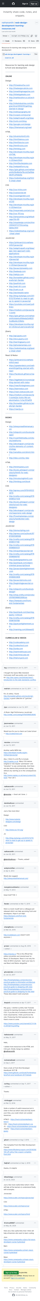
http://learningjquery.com (19, 342)
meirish (7, 688)
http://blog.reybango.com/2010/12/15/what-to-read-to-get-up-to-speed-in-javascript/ (20, 840)
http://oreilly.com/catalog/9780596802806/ (20, 714)
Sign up (34, 4)
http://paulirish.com (17, 283)
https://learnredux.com (18, 388)
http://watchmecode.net (19, 655)
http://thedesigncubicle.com (21, 88)
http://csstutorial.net (17, 193)
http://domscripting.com (19, 530)
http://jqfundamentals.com (20, 345)
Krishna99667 (9, 1223)
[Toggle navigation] (3, 3)
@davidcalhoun (10, 859)
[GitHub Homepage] (13, 1295)
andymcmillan (9, 868)
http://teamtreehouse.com (20, 651)
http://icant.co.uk (16, 289)
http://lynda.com (16, 648)
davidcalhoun (9, 803)
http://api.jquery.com (17, 336)
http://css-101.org (16, 213)
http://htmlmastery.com (19, 467)
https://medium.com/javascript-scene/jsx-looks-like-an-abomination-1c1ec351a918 (21, 397)
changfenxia (9, 927)
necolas (7, 742)
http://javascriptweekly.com (20, 268)
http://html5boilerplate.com (20, 163)
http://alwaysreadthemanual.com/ (16, 878)
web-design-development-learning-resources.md (15, 25)
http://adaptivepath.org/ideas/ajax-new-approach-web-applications (21, 251)
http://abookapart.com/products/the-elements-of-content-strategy (21, 446)
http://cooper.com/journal (20, 115)
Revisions (20, 41)
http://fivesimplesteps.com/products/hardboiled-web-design (21, 519)
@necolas (7, 794)
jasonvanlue (8, 723)
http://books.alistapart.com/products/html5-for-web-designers (21, 472)
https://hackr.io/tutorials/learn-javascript (21, 1126)
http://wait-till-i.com (17, 286)
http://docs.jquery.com (18, 339)
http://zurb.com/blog (18, 121)
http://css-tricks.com (18, 189)
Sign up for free (11, 1273)
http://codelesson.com (12, 935)
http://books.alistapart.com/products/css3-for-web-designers (21, 504)
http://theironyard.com (18, 658)
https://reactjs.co (16, 409)
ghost (6, 1140)
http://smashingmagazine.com (21, 91)
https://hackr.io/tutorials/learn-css (20, 1124)
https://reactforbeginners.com (21, 385)
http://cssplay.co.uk (11, 761)
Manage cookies (26, 1290)
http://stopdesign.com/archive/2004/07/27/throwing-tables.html (21, 225)
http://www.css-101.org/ (14, 830)
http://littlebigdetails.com (19, 94)
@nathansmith (9, 1051)
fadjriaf (7, 1163)
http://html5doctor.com (19, 142)
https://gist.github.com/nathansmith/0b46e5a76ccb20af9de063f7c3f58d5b (21, 172)
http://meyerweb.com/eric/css (21, 210)
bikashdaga (8, 1177)
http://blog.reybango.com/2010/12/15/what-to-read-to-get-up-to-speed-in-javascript (21, 298)
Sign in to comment (18, 1278)
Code (7, 41)
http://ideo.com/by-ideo (19, 458)
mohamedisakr (10, 1060)
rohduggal (8, 1100)
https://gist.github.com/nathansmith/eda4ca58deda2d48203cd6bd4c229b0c (21, 318)
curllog (7, 1084)
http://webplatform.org (18, 166)
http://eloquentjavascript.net (21, 551)
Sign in (25, 4)
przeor (6, 946)
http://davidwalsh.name (19, 292)
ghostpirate (8, 972)
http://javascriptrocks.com (20, 580)
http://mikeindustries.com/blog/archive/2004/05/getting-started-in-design (21, 106)
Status (25, 1288)
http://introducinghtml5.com (21, 478)
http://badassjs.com (17, 271)
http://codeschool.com (18, 645)
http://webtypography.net (20, 112)
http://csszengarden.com (19, 196)
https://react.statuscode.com (21, 392)
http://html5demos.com (19, 139)
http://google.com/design (19, 124)
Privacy (12, 1288)
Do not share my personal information (20, 1292)
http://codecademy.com (19, 642)
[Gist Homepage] (13, 3)
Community (32, 1288)
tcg (5, 668)
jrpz (5, 707)
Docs (10, 1290)
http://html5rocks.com (18, 145)
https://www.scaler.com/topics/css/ (16, 1206)
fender (6, 904)
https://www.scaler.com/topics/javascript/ (19, 1198)
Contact (16, 1290)
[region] (20, 361)
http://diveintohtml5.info (19, 136)
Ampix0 (7, 1003)
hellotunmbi (8, 1035)
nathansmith (8, 22)
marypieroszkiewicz (12, 887)
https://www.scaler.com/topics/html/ (17, 1214)
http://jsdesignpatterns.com (20, 560)
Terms (6, 1288)
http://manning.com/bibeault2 (21, 629)
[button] (32, 35)
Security (18, 1288)
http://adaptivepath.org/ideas (21, 118)
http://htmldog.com (17, 149)
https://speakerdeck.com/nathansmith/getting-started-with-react (21, 368)
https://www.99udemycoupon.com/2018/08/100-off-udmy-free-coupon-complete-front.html (20, 1152)
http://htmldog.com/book (19, 481)
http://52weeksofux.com (19, 85)
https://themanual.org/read (20, 127)
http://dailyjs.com (16, 274)
